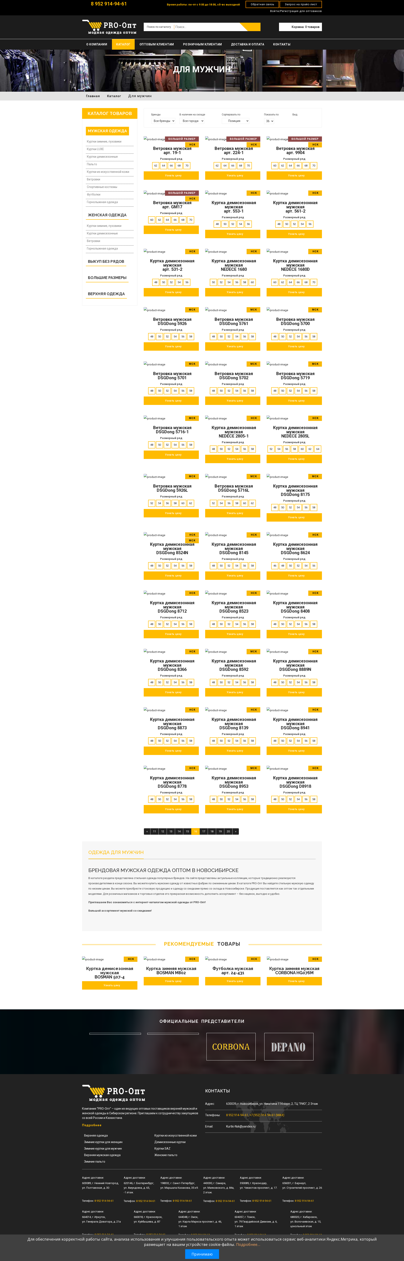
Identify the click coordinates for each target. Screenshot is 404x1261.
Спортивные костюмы (102, 187)
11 (154, 831)
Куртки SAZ (162, 1148)
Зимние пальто (94, 1161)
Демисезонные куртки (170, 1142)
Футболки (93, 194)
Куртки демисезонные (102, 156)
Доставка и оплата (247, 44)
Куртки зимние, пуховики (104, 141)
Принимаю (202, 1254)
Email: (209, 1126)
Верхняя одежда (96, 1135)
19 (220, 831)
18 (211, 831)
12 (162, 831)
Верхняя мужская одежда (102, 1155)
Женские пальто (165, 1155)
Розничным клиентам (202, 44)
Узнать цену (112, 985)
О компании (96, 44)
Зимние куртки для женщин (103, 1142)
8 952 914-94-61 (108, 4)
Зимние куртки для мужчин (103, 1148)
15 (187, 831)
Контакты (281, 44)
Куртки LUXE (95, 149)
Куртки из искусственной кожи (108, 171)
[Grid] (294, 120)
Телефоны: (212, 1115)
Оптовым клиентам (157, 44)
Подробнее (92, 1125)
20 (228, 831)
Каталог (123, 44)
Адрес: (210, 1103)
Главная (93, 96)
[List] (299, 120)
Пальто (92, 164)
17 (203, 831)
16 (195, 831)
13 (170, 831)
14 (179, 831)
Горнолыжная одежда (102, 202)
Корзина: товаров (305, 27)
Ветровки (93, 179)
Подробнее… (248, 1244)
